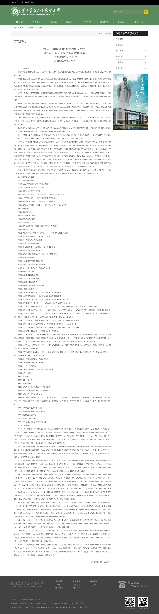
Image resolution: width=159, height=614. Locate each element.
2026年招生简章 (17, 2)
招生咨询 (76, 588)
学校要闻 (119, 45)
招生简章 (94, 581)
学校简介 (38, 28)
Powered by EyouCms (62, 607)
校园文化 (138, 22)
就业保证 (59, 585)
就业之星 (76, 585)
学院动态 (119, 51)
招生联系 (59, 588)
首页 (21, 22)
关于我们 (14, 599)
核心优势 (59, 581)
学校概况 (36, 22)
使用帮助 (30, 599)
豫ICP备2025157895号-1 (79, 607)
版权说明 (22, 599)
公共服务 (94, 585)
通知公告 (119, 39)
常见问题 (39, 599)
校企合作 (119, 56)
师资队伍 (104, 22)
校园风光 (76, 581)
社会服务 (119, 62)
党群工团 (119, 68)
